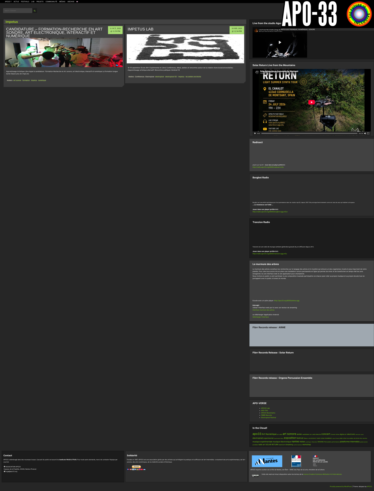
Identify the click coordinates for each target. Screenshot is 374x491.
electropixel (159, 77)
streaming (289, 445)
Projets (40, 2)
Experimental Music (279, 438)
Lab (32, 2)
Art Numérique (269, 434)
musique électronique (282, 442)
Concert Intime (335, 434)
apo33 (257, 434)
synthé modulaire (297, 444)
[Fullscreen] (368, 133)
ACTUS (16, 2)
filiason (306, 438)
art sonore (17, 80)
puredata (255, 444)
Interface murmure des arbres (263, 310)
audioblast (306, 434)
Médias (62, 2)
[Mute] (365, 133)
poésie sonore (364, 442)
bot (311, 434)
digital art (343, 434)
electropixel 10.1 (171, 77)
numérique (42, 80)
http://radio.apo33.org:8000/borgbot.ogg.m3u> (270, 212)
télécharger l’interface (261, 317)
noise (302, 441)
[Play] (255, 133)
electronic (351, 434)
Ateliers (9, 80)
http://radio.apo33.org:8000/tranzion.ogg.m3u (270, 254)
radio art (261, 444)
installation (328, 438)
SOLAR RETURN (272, 445)
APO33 (369, 486)
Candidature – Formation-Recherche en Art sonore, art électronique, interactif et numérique (54, 32)
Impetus (34, 80)
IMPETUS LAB (140, 29)
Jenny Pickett (335, 438)
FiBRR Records (266, 415)
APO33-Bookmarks (268, 413)
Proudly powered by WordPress (341, 486)
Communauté (51, 2)
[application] (312, 102)
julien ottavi (343, 438)
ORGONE (321, 442)
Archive (70, 2)
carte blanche (316, 434)
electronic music (360, 434)
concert (325, 433)
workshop (306, 444)
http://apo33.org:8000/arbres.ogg (286, 301)
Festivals (25, 2)
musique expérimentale (262, 442)
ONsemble (314, 442)
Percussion (327, 442)
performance (335, 442)
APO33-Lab (265, 408)
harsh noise (320, 438)
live (361, 438)
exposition (290, 437)
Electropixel (149, 77)
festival (300, 438)
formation (26, 80)
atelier (299, 434)
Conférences (139, 77)
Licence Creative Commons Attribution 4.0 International (322, 474)
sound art (282, 444)
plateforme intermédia (349, 441)
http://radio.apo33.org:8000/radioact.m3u (268, 167)
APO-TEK (264, 410)
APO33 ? (8, 2)
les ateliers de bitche (193, 77)
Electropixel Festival (268, 417)
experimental (268, 438)
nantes (295, 441)
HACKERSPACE (312, 438)
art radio (279, 434)
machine (364, 438)
